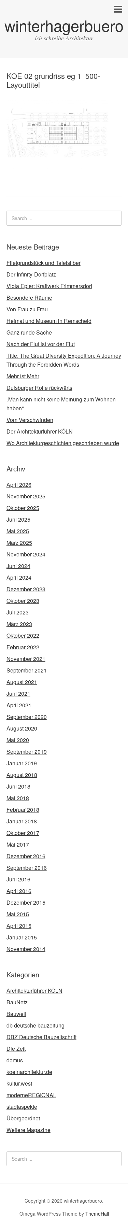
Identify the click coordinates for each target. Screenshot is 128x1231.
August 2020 (21, 728)
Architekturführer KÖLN (34, 990)
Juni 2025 (18, 519)
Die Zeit (16, 1048)
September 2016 (26, 868)
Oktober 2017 (22, 833)
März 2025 (19, 543)
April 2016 (18, 891)
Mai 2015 (17, 914)
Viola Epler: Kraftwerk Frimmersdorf (49, 286)
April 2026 (18, 485)
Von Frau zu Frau (27, 309)
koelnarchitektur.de (29, 1072)
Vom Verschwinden (29, 420)
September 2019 (26, 751)
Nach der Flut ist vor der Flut (40, 344)
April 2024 (18, 577)
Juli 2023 (17, 612)
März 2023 (19, 624)
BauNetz (17, 1002)
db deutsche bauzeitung (35, 1025)
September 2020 (26, 717)
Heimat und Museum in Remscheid (48, 321)
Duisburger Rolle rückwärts (39, 388)
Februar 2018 (22, 809)
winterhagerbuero (64, 25)
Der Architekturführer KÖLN (39, 431)
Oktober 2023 (22, 601)
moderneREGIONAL (31, 1095)
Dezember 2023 (25, 589)
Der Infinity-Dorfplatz (31, 274)
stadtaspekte (21, 1106)
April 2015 (18, 926)
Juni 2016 (18, 879)
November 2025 (25, 496)
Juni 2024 (18, 566)
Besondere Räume (29, 297)
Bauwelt (16, 1014)
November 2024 (25, 554)
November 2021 (25, 659)
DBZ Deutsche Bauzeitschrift (41, 1037)
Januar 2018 (21, 821)
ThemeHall (97, 1213)
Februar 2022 (22, 647)
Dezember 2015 (25, 902)
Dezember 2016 (25, 856)
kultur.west (19, 1083)
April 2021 (18, 705)
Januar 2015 (21, 937)
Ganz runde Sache (29, 332)
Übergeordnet (23, 1118)
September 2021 (26, 670)
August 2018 (21, 775)
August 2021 (21, 682)
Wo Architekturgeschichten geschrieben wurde (62, 443)
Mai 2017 (17, 844)
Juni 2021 (18, 693)
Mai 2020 (17, 740)
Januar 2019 (21, 763)
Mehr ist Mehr (22, 376)
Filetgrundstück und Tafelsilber (43, 263)
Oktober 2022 (22, 635)
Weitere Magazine (28, 1130)
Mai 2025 (17, 531)
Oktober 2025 (22, 508)
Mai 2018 (17, 798)
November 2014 (25, 949)
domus (14, 1060)
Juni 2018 (18, 786)
